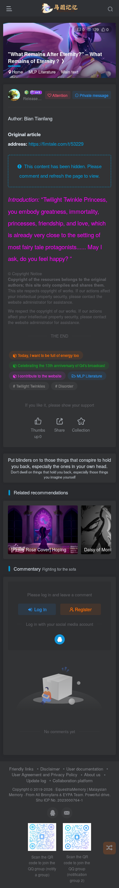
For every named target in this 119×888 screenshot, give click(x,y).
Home (17, 72)
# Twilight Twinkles (29, 386)
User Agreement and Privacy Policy (44, 774)
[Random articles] (109, 848)
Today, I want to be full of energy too (48, 355)
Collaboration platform (73, 780)
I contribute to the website (40, 375)
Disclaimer (50, 769)
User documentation (84, 769)
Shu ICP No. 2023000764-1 (59, 799)
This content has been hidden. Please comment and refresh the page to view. (60, 171)
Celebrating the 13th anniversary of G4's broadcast (61, 365)
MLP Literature (42, 72)
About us (92, 774)
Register (83, 609)
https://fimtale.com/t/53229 (56, 143)
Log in (40, 609)
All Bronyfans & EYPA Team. (60, 794)
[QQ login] (60, 639)
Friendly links (21, 769)
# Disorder (64, 386)
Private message (94, 95)
